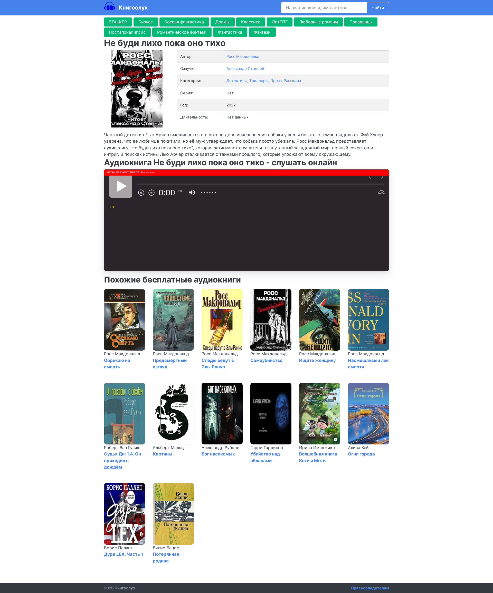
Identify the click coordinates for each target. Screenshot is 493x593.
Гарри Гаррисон (266, 447)
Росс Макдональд (122, 353)
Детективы (236, 80)
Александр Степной (245, 68)
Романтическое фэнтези (181, 32)
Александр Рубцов (220, 447)
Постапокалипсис (127, 32)
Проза (276, 80)
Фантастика (230, 32)
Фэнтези (262, 32)
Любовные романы (318, 21)
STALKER (118, 21)
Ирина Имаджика (317, 447)
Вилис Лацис (166, 547)
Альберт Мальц (168, 447)
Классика (250, 21)
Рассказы (292, 80)
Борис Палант (118, 547)
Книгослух (132, 7)
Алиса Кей (358, 447)
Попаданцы (361, 21)
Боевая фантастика (184, 21)
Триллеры (258, 80)
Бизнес (145, 21)
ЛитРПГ (280, 21)
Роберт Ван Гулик (121, 447)
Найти (378, 7)
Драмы (222, 21)
